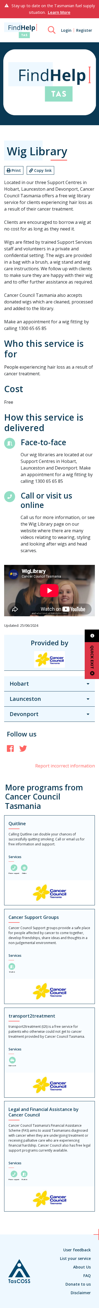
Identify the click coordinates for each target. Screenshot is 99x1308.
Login (66, 30)
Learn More (59, 12)
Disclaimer (81, 1292)
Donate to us (78, 1284)
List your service (75, 1258)
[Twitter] (23, 748)
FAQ (87, 1275)
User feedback (77, 1249)
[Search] (52, 30)
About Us (82, 1267)
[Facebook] (10, 748)
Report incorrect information (65, 766)
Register (84, 30)
